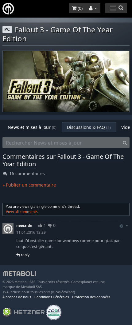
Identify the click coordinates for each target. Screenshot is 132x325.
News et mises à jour (32, 127)
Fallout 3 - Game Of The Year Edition (63, 160)
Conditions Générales (51, 296)
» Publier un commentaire (29, 185)
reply (24, 254)
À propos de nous (16, 296)
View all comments (22, 211)
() (79, 8)
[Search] (125, 142)
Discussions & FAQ (89, 127)
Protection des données (91, 296)
